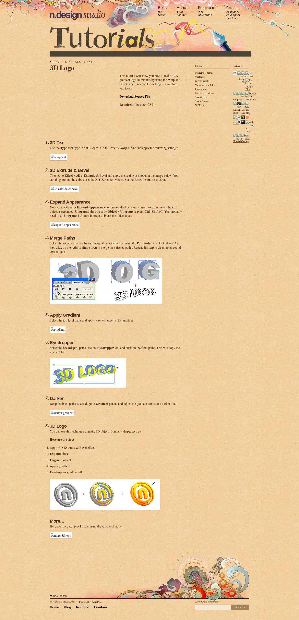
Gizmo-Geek (201, 81)
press (180, 11)
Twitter (162, 14)
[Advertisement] (125, 53)
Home (54, 607)
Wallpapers (233, 14)
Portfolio (206, 7)
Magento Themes (204, 72)
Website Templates (205, 85)
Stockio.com (201, 97)
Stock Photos (201, 101)
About (182, 7)
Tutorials (231, 18)
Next (88, 61)
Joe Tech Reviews (204, 93)
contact (181, 14)
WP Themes (232, 11)
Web (200, 11)
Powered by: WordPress (91, 601)
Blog (162, 7)
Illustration (205, 14)
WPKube (199, 105)
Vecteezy (200, 76)
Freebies (232, 7)
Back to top (60, 595)
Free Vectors (201, 89)
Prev (56, 61)
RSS (160, 11)
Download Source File (135, 96)
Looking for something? (207, 601)
